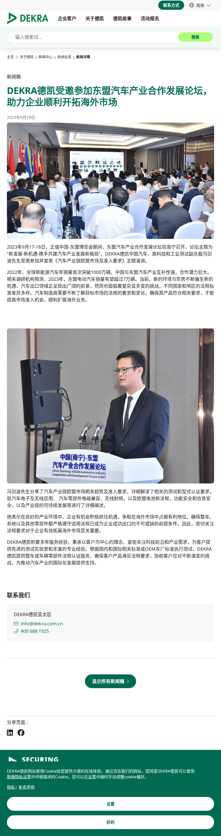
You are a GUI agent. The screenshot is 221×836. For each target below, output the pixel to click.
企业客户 (67, 18)
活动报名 (150, 18)
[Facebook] (21, 732)
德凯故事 (122, 18)
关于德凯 (94, 18)
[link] (200, 5)
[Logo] (30, 18)
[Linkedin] (10, 732)
